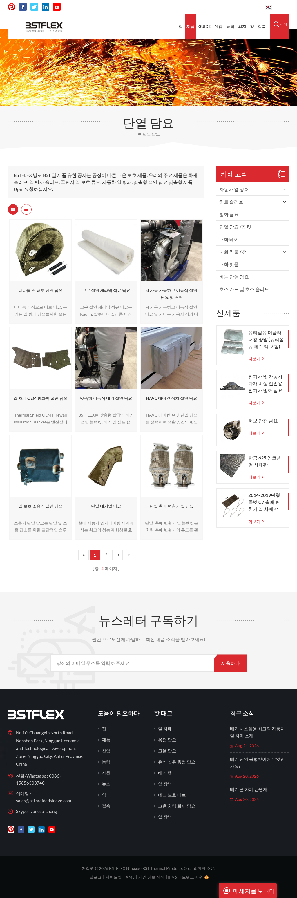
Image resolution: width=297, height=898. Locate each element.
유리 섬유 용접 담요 (176, 761)
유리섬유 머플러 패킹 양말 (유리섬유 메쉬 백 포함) (266, 339)
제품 (190, 26)
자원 (106, 772)
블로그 (95, 877)
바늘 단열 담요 (234, 276)
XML (130, 877)
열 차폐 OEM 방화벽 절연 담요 (40, 398)
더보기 (39, 278)
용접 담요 (167, 739)
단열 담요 (151, 133)
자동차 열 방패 (234, 189)
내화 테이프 (231, 239)
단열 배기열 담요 (106, 506)
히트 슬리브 (231, 201)
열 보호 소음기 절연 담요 (41, 506)
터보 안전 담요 (263, 420)
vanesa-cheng (43, 811)
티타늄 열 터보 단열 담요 (41, 290)
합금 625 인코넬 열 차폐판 (264, 461)
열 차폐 (165, 728)
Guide (204, 26)
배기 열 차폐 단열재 (248, 789)
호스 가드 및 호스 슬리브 (244, 289)
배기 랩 (165, 772)
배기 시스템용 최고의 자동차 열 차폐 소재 (257, 732)
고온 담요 (167, 750)
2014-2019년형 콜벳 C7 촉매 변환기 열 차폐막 (264, 502)
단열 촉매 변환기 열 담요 (172, 506)
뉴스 (106, 783)
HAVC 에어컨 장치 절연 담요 (171, 398)
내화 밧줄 (229, 264)
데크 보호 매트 (172, 794)
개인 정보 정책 (151, 877)
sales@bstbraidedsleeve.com (43, 800)
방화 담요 (229, 214)
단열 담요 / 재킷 (235, 226)
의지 (242, 26)
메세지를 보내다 (254, 890)
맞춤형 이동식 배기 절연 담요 (106, 398)
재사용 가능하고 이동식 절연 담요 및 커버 (171, 294)
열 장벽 (165, 783)
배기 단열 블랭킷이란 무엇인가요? (257, 762)
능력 (230, 26)
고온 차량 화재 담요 (176, 805)
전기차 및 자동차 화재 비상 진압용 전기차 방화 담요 (265, 383)
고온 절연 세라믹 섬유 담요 (106, 290)
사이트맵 (114, 877)
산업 (218, 26)
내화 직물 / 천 (233, 251)
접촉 (262, 26)
